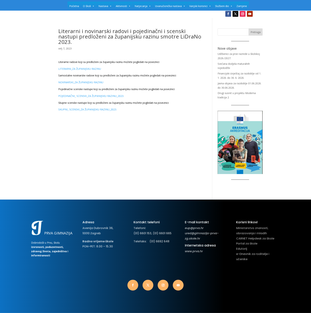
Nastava (103, 6)
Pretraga (256, 32)
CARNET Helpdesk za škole (255, 238)
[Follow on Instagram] (242, 14)
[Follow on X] (235, 14)
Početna (74, 6)
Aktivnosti (121, 6)
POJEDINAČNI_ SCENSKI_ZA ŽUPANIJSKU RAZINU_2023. (91, 96)
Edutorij (241, 249)
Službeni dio (222, 6)
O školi (87, 6)
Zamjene (241, 6)
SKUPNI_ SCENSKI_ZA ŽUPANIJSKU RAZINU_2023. (87, 109)
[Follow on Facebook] (228, 14)
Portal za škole (246, 243)
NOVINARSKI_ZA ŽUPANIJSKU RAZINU (80, 82)
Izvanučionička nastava (168, 6)
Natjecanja (141, 6)
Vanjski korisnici (198, 6)
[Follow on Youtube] (250, 14)
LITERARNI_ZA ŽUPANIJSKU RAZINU (79, 68)
